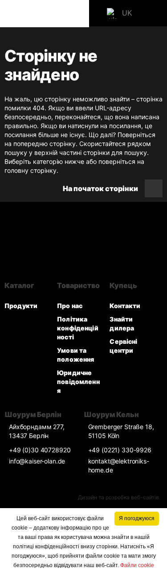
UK (127, 13)
